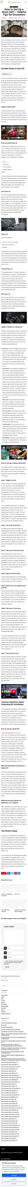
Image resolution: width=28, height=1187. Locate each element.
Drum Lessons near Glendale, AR (9, 1079)
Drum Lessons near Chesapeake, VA (10, 1081)
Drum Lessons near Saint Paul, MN (10, 1129)
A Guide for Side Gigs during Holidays (20, 910)
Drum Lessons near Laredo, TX (9, 1086)
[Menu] (2, 2)
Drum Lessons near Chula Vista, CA (10, 1105)
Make (8, 585)
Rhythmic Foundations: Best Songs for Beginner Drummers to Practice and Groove (13, 1048)
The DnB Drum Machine (5, 910)
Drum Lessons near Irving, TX (8, 1084)
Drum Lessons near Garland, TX (9, 1073)
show (9, 74)
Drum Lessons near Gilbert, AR (9, 1101)
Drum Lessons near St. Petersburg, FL (11, 1088)
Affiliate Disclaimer (18, 1152)
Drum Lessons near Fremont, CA (9, 1062)
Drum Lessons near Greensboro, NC (10, 1125)
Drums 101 (17, 894)
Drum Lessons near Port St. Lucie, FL (10, 1066)
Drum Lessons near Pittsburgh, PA (10, 1127)
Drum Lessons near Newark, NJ (9, 1131)
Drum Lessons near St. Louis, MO (9, 1112)
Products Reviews (5, 1013)
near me (3, 1011)
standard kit (4, 776)
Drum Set (15, 6)
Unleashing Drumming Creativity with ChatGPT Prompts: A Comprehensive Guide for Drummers (13, 1059)
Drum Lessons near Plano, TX (8, 1118)
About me (3, 1152)
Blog (11, 6)
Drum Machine (4, 1006)
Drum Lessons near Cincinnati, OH (10, 1136)
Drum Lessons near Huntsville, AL (9, 1064)
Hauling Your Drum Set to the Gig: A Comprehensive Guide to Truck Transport (11, 1045)
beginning (24, 824)
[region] (14, 1173)
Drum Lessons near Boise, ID (8, 1071)
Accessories (4, 995)
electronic (17, 297)
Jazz (25, 208)
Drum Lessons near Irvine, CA (8, 1138)
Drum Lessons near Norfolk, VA (9, 1068)
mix (9, 276)
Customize (14, 1179)
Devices (3, 1002)
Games (3, 1010)
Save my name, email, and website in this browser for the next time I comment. (13, 962)
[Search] (25, 2)
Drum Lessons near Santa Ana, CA (10, 1134)
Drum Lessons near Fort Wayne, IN (10, 1095)
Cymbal (3, 1000)
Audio (2, 997)
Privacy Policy (9, 1152)
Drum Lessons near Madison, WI (9, 1097)
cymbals (11, 57)
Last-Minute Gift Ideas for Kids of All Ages (12, 1031)
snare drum (21, 276)
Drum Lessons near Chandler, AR (9, 1110)
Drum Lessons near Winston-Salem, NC (11, 1077)
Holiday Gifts (4, 980)
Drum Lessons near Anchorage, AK (10, 1116)
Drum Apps (4, 1004)
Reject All (14, 1183)
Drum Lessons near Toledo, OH (9, 1092)
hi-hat (14, 419)
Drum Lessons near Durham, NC (9, 1121)
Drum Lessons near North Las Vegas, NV (11, 1108)
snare (6, 375)
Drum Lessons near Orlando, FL (9, 1140)
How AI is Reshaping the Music (9, 1023)
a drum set (24, 40)
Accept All (14, 1175)
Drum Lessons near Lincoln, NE (9, 1123)
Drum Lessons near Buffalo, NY (9, 1103)
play (4, 61)
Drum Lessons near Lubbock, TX (9, 1090)
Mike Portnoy (4, 264)
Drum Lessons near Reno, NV (8, 1099)
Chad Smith (4, 17)
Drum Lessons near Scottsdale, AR (10, 1075)
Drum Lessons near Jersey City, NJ (10, 1114)
